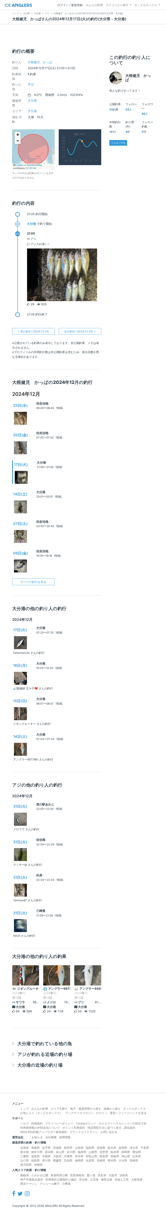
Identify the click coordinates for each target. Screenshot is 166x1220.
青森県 (35, 1147)
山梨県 (93, 1152)
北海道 (24, 1147)
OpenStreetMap (34, 165)
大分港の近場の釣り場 (40, 1065)
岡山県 (125, 1156)
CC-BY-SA (31, 168)
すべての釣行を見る (33, 582)
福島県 (90, 1147)
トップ (24, 1108)
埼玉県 (134, 1147)
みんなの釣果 (94, 5)
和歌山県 (91, 1156)
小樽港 (66, 1183)
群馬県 (123, 1147)
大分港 (32, 111)
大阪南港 (137, 1179)
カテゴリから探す (117, 5)
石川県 (71, 1152)
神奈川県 (37, 1152)
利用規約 (37, 1123)
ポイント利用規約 (73, 1127)
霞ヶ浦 (91, 1175)
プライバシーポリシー (59, 1123)
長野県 (104, 1152)
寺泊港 (83, 1179)
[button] (18, 135)
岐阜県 (115, 1152)
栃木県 (112, 1147)
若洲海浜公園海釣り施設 (61, 1179)
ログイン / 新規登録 (70, 5)
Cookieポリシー (86, 1123)
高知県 (68, 1160)
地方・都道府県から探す (85, 1108)
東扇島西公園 (59, 1175)
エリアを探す (59, 1108)
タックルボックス (145, 5)
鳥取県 (104, 1156)
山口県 (24, 1160)
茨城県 (101, 1147)
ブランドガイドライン (84, 1132)
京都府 (46, 1156)
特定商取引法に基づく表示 (104, 1127)
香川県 (46, 1160)
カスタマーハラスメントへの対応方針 (123, 1123)
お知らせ (37, 1137)
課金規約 (129, 1127)
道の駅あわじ (45, 804)
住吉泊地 (42, 403)
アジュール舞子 (50, 1183)
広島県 (136, 1156)
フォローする (118, 142)
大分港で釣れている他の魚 (44, 1043)
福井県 (82, 1152)
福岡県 (79, 1160)
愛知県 (136, 1152)
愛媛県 (57, 1160)
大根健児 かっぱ (40, 62)
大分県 (32, 101)
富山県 (60, 1152)
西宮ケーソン (28, 1183)
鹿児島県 (26, 1164)
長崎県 (101, 1160)
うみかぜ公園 (39, 1175)
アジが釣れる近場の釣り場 (44, 1054)
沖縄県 (38, 1164)
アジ (31, 84)
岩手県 (46, 1147)
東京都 (24, 1152)
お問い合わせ (108, 1132)
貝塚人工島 (122, 1179)
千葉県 (144, 1147)
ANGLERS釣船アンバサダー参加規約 (43, 1132)
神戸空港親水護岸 (31, 1179)
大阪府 (57, 1156)
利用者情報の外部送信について (40, 1127)
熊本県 (112, 1160)
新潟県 (49, 1152)
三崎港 (40, 911)
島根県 (115, 1156)
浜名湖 (102, 1175)
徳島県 (35, 1160)
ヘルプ (24, 1123)
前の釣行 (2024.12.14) (33, 331)
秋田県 (68, 1147)
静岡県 (125, 1152)
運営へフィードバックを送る (128, 1113)
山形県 (79, 1147)
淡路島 (123, 1175)
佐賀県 (90, 1160)
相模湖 (24, 1175)
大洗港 (94, 1179)
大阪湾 (113, 1175)
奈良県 (79, 1156)
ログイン (101, 1113)
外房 (39, 875)
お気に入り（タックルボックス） (41, 1113)
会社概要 (51, 1137)
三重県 (24, 1156)
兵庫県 (68, 1156)
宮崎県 (134, 1160)
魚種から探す (112, 1108)
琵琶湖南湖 (77, 1175)
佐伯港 (40, 840)
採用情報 (64, 1137)
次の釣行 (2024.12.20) (80, 331)
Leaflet (19, 165)
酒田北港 (106, 1179)
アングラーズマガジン (79, 1113)
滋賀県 (35, 1156)
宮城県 (57, 1147)
